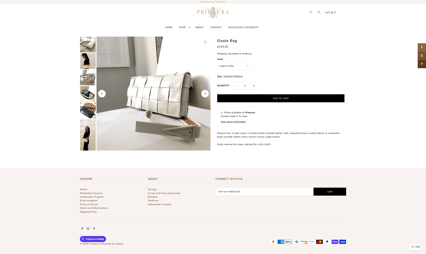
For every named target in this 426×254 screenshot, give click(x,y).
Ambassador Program (92, 196)
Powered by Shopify (112, 243)
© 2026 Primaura (89, 243)
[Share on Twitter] (422, 56)
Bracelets (153, 196)
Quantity (223, 85)
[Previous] (114, 1)
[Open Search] (311, 12)
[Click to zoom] (205, 42)
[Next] (311, 1)
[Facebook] (82, 229)
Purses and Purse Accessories (164, 193)
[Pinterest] (94, 229)
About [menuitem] (199, 27)
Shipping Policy (88, 211)
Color (220, 59)
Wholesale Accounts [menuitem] (243, 27)
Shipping (222, 53)
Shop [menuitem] (182, 27)
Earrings (152, 189)
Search (83, 189)
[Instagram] (88, 229)
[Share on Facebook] (422, 47)
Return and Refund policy (93, 208)
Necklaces (153, 200)
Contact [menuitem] (216, 27)
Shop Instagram (88, 200)
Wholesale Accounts (91, 193)
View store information (233, 121)
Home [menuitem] (169, 27)
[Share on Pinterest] (422, 64)
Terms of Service (89, 204)
